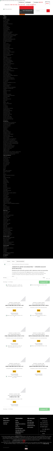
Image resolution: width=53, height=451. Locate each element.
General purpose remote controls (10, 34)
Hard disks (5, 189)
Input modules (6, 86)
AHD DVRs (5, 180)
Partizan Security (6, 157)
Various (4, 104)
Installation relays (7, 133)
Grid (47, 278)
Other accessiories (7, 202)
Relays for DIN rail (6, 131)
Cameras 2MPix (6, 96)
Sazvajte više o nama (20, 430)
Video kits (5, 226)
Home (16, 420)
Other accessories (7, 99)
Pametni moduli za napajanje (9, 87)
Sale (4, 204)
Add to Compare (14, 314)
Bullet (4, 169)
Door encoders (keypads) (8, 237)
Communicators (6, 27)
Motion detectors (6, 59)
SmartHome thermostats (8, 147)
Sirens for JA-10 (6, 46)
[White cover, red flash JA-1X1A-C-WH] (38, 353)
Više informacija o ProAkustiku (19, 432)
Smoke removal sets (7, 117)
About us (17, 426)
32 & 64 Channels (7, 188)
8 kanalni (5, 185)
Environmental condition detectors (10, 68)
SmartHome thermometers (9, 145)
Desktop (5, 251)
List (49, 278)
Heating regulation (7, 84)
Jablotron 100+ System (8, 32)
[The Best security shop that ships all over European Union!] (26, 0)
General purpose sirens (8, 48)
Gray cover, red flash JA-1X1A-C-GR (14, 305)
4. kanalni (5, 184)
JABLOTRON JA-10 (7, 65)
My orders (29, 420)
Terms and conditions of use (20, 424)
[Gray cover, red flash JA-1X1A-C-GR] (14, 292)
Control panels (6, 19)
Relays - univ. (6, 102)
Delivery (17, 422)
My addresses (30, 424)
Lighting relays (6, 150)
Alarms (4, 18)
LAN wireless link (6, 199)
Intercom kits (6, 224)
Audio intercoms (6, 211)
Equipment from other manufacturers (11, 153)
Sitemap (5, 424)
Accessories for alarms (8, 108)
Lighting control (6, 149)
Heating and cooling (7, 144)
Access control (6, 236)
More (13, 276)
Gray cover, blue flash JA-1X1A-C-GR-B (38, 305)
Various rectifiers (6, 253)
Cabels (4, 89)
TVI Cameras (6, 161)
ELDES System (6, 72)
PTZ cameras (6, 164)
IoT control (5, 257)
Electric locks (6, 241)
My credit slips (30, 422)
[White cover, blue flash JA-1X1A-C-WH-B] (38, 323)
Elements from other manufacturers (10, 142)
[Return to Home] (4, 261)
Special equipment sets (8, 118)
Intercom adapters (7, 232)
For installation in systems (8, 252)
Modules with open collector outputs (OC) (12, 151)
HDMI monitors (6, 208)
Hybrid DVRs (5, 181)
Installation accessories (8, 88)
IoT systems (5, 255)
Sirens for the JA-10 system (8, 52)
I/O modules (5, 80)
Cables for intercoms (7, 233)
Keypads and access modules (9, 35)
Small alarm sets (6, 113)
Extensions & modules (7, 230)
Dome (4, 168)
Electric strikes (6, 239)
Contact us (21, 2)
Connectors (5, 197)
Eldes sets (5, 120)
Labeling (5, 93)
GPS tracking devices (7, 110)
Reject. (26, 445)
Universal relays (6, 135)
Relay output (5, 130)
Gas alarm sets (6, 115)
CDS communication (7, 103)
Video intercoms (6, 216)
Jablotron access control (8, 242)
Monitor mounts (6, 209)
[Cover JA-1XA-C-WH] (14, 384)
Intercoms (5, 210)
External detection (7, 69)
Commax (5, 218)
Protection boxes (6, 229)
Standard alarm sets (7, 114)
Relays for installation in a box (9, 82)
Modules (5, 25)
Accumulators (6, 28)
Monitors (5, 205)
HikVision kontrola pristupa (8, 244)
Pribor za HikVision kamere (8, 175)
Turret (4, 167)
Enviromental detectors (8, 61)
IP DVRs (4, 178)
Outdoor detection (7, 62)
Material (5, 92)
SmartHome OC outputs (8, 134)
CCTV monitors (6, 207)
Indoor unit (5, 214)
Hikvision (5, 165)
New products (6, 420)
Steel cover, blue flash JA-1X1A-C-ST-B (14, 336)
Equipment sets (6, 111)
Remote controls (6, 126)
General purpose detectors (9, 79)
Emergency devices (7, 40)
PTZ (4, 172)
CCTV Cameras (6, 162)
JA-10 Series (5, 22)
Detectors (5, 56)
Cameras (5, 156)
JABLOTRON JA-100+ (7, 57)
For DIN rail (5, 81)
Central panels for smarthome (9, 122)
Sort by (4, 277)
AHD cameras (6, 160)
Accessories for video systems (9, 192)
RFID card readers (7, 238)
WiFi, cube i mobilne (7, 170)
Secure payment (19, 428)
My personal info (31, 425)
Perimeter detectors (7, 67)
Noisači (4, 174)
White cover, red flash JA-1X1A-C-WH (38, 366)
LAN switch (5, 97)
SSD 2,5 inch (5, 191)
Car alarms (5, 106)
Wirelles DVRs (6, 182)
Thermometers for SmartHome (9, 138)
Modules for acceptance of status (10, 141)
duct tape (5, 100)
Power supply (6, 194)
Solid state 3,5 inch (7, 190)
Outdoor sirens (6, 49)
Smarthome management (8, 123)
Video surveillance (7, 155)
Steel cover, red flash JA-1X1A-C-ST (14, 366)
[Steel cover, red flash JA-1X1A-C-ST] (14, 353)
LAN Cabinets (6, 196)
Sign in (47, 3)
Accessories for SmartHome (9, 154)
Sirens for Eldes (6, 47)
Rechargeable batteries (8, 248)
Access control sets (7, 116)
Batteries (5, 246)
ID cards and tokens (7, 41)
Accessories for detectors (8, 63)
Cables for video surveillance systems (11, 203)
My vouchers (30, 427)
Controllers (5, 30)
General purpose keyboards (9, 39)
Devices (5, 256)
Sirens (4, 42)
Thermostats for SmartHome (9, 140)
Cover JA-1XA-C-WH (14, 397)
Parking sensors (6, 109)
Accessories (5, 26)
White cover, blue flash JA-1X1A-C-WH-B (39, 336)
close (26, 448)
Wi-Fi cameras (6, 163)
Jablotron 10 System (7, 33)
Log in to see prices (14, 313)
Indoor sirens (6, 43)
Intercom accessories (7, 228)
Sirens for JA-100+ (7, 45)
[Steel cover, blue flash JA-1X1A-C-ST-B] (14, 323)
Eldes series (5, 21)
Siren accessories (7, 55)
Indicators (5, 83)
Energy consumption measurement (10, 143)
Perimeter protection (7, 60)
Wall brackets (6, 201)
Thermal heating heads (8, 136)
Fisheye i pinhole (6, 171)
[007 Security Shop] (10, 11)
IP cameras (5, 158)
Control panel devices (8, 23)
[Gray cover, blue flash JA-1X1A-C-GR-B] (38, 292)
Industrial (5, 250)
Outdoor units (6, 212)
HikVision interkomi (7, 235)
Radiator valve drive (7, 148)
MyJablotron (5, 127)
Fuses (4, 101)
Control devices (6, 29)
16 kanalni (5, 187)
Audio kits (5, 225)
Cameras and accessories (9, 95)
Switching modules (7, 94)
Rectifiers (5, 249)
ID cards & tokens (7, 231)
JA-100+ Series (6, 20)
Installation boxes (7, 90)
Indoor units (5, 221)
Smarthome (5, 121)
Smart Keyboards (7, 124)
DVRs (4, 176)
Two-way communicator (8, 215)
